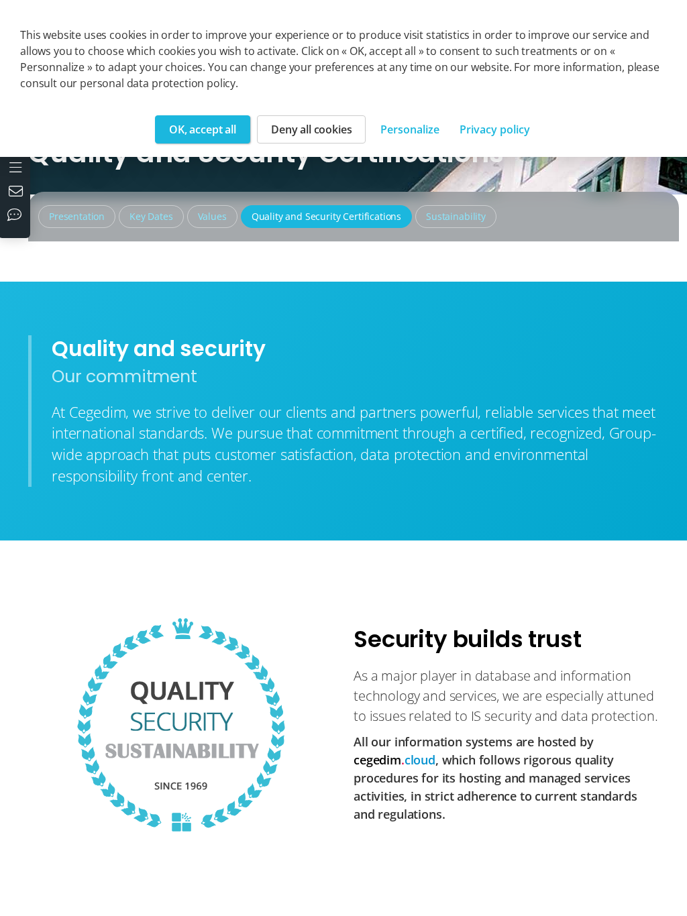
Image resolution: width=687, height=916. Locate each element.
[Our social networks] (17, 216)
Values (212, 216)
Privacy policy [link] (495, 129)
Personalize (409, 129)
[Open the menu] (17, 166)
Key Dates (151, 216)
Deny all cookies (311, 129)
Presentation (77, 216)
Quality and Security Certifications (326, 216)
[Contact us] (17, 192)
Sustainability (456, 216)
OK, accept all (202, 129)
